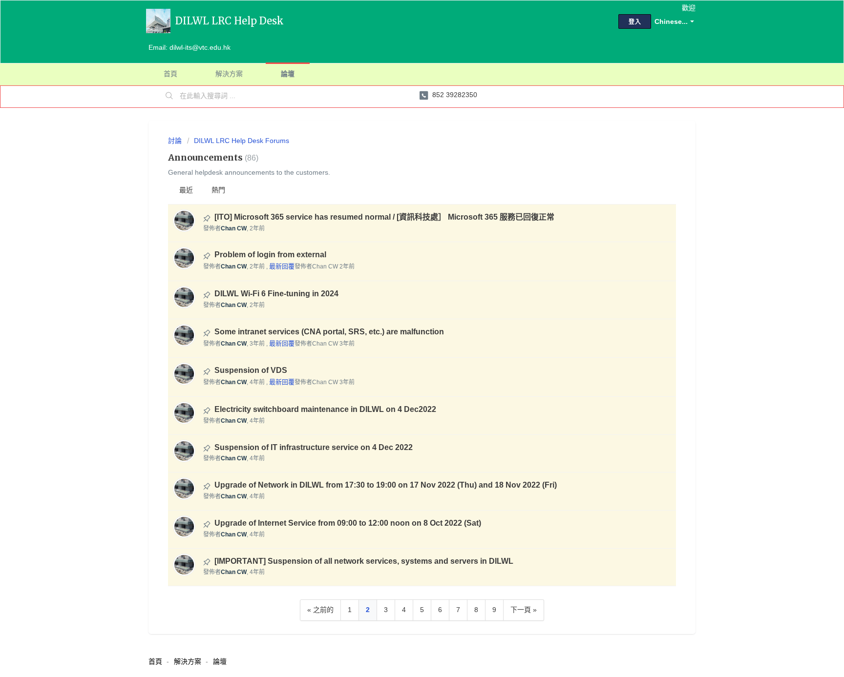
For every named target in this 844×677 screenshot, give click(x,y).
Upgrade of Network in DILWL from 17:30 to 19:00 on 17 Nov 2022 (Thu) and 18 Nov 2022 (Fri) (385, 485)
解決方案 (229, 74)
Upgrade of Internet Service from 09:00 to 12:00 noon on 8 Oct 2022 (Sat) (347, 523)
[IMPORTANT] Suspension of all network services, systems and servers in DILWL (363, 561)
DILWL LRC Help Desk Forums (241, 140)
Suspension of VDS (250, 370)
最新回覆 (282, 266)
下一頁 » (523, 610)
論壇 (288, 74)
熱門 (218, 190)
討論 (175, 140)
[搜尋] (169, 96)
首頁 (170, 74)
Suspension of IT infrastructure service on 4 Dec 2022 (313, 447)
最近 (186, 190)
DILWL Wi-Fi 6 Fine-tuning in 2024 (276, 293)
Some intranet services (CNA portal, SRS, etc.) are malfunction (329, 332)
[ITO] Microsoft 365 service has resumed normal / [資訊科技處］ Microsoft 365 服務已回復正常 (384, 217)
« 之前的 (320, 610)
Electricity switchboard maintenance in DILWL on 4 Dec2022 (325, 409)
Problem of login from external (270, 254)
